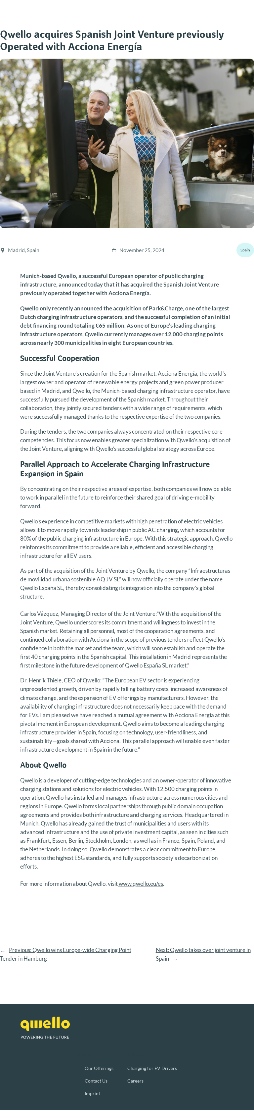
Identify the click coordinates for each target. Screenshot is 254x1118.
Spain (245, 249)
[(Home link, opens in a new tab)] (45, 1028)
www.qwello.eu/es (140, 883)
